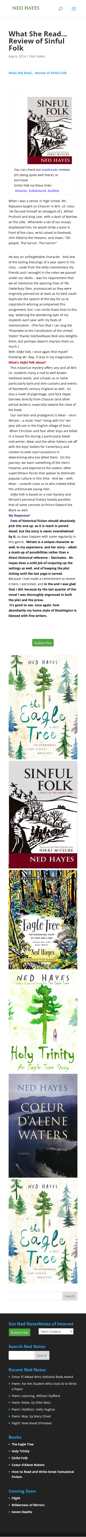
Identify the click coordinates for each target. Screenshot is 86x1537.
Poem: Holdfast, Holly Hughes (33, 1409)
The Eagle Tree (23, 1444)
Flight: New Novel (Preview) (32, 1423)
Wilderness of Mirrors (28, 1505)
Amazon (21, 191)
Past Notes (37, 56)
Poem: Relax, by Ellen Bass (31, 1402)
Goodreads (50, 169)
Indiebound (37, 191)
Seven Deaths (22, 1512)
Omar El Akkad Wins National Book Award (42, 1377)
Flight (16, 1498)
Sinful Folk (20, 1458)
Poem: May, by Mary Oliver (31, 1416)
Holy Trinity (21, 1451)
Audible (53, 191)
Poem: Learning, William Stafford (36, 1396)
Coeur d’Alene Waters (28, 1465)
